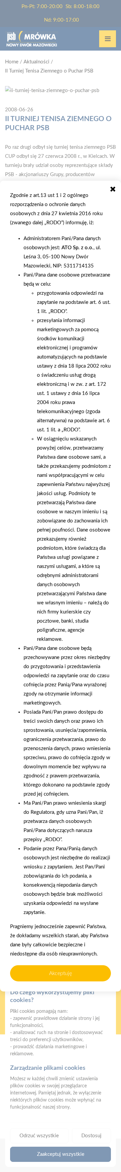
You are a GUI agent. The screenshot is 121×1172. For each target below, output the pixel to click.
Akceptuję (60, 973)
